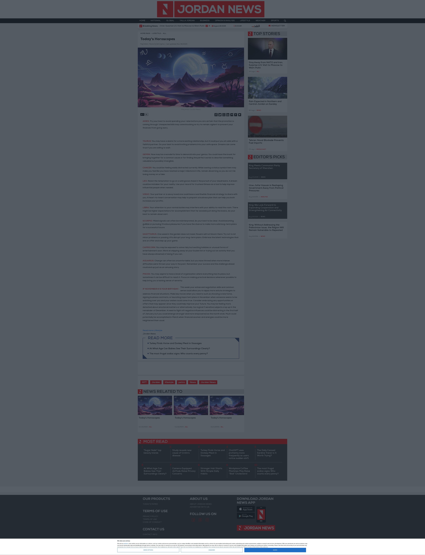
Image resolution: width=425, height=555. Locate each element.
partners (126, 543)
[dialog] (212, 547)
